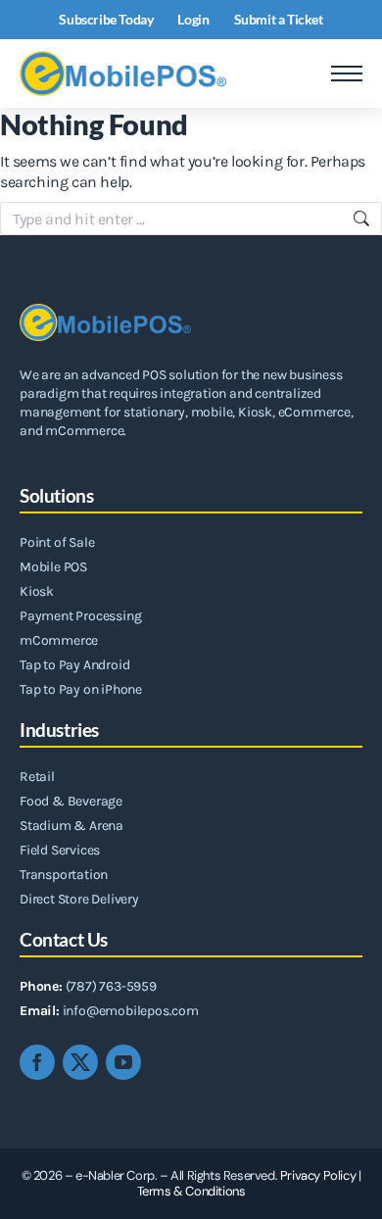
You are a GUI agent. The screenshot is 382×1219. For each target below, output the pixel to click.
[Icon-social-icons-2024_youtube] (123, 1062)
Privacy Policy (318, 1175)
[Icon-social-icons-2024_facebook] (37, 1062)
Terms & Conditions (191, 1191)
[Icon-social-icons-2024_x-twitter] (80, 1062)
